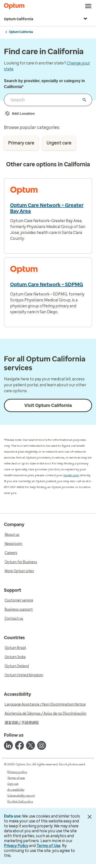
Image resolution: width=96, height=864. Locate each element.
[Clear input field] (84, 99)
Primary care (21, 143)
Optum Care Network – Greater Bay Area (46, 208)
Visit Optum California (48, 405)
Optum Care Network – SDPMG (46, 284)
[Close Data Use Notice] (89, 817)
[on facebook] (19, 745)
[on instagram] (41, 745)
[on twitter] (30, 745)
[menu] (88, 6)
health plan (71, 475)
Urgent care (59, 143)
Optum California (18, 19)
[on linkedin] (8, 745)
